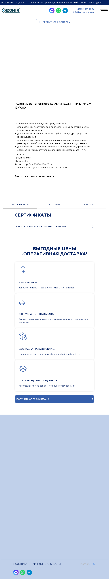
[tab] (20, 205)
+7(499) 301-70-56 (85, 9)
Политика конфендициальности (37, 563)
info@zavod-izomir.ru (83, 12)
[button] (54, 399)
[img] (10, 11)
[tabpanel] (54, 217)
